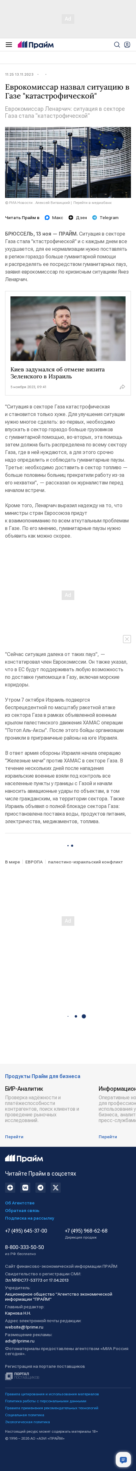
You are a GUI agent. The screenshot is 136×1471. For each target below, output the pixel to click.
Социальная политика (24, 1415)
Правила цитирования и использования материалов (52, 1394)
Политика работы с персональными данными (45, 1401)
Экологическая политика (27, 1422)
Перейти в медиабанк (92, 202)
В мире (12, 861)
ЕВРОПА (34, 861)
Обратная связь (22, 1210)
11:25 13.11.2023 (19, 74)
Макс (57, 217)
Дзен (81, 217)
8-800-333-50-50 (24, 1250)
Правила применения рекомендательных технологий (51, 1408)
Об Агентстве (19, 1202)
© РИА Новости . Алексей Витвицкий (37, 202)
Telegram (109, 217)
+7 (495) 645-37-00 (26, 1231)
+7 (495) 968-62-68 (86, 1234)
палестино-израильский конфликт (85, 861)
